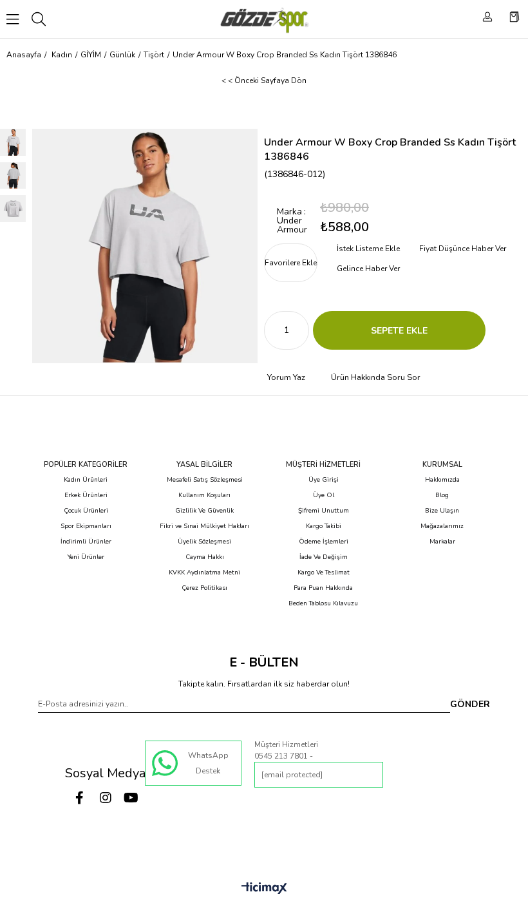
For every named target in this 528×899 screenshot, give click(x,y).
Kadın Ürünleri (86, 479)
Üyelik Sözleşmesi (204, 541)
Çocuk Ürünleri (86, 510)
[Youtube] (131, 798)
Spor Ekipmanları (86, 526)
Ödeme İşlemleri (323, 541)
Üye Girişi (323, 479)
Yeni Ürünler (86, 557)
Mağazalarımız (442, 526)
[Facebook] (80, 798)
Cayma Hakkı (204, 557)
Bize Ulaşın (442, 510)
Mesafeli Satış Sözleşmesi (205, 479)
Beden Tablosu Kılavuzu (323, 603)
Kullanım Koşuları (204, 495)
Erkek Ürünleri (86, 495)
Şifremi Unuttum (323, 510)
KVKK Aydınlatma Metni (204, 572)
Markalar (442, 541)
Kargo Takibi (323, 526)
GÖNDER (470, 704)
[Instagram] (105, 798)
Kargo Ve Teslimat (323, 572)
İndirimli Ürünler (86, 541)
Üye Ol (323, 495)
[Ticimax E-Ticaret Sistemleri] (264, 889)
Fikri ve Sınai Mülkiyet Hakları (204, 526)
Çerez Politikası (204, 587)
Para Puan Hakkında (323, 587)
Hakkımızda (442, 479)
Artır (299, 330)
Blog (442, 495)
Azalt (273, 330)
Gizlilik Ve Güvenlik (204, 510)
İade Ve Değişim (323, 557)
